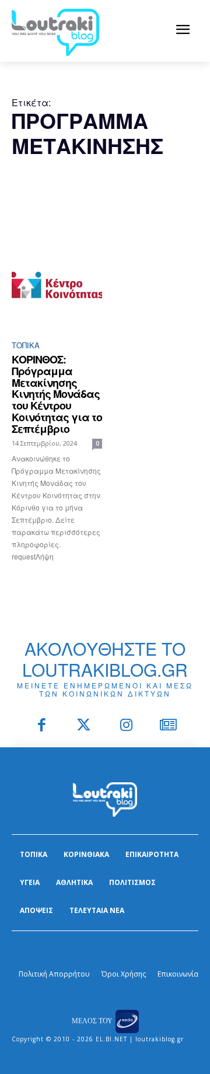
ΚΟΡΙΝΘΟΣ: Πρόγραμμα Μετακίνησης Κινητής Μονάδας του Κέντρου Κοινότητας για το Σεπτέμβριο (57, 394)
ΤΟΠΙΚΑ (26, 345)
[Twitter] (84, 726)
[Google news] (168, 726)
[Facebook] (41, 726)
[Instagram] (126, 726)
